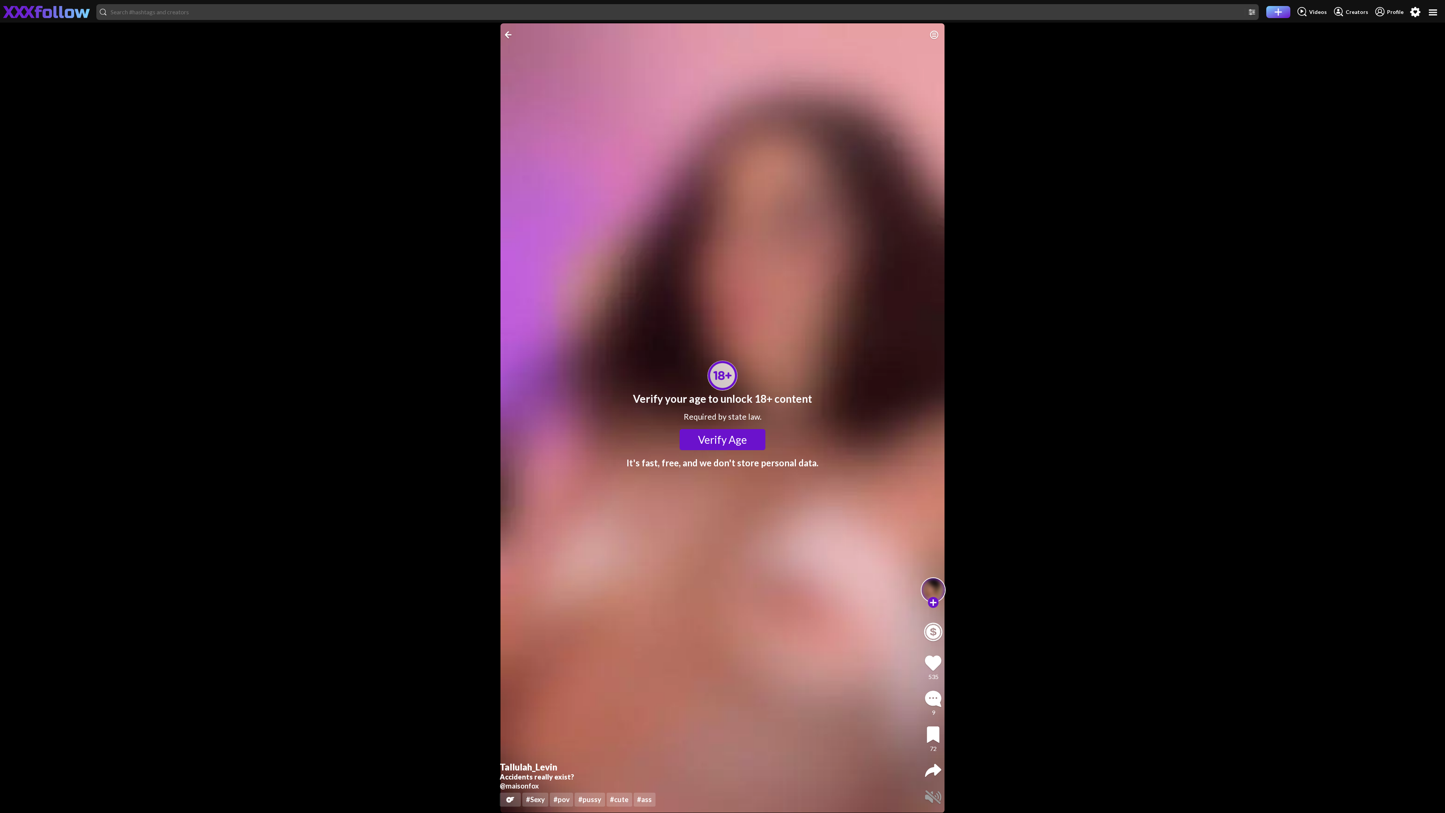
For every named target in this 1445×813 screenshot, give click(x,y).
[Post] (1278, 12)
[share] (933, 770)
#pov (562, 799)
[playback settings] (934, 35)
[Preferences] (1415, 12)
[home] (46, 12)
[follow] (933, 602)
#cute (619, 799)
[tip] (933, 631)
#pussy (589, 799)
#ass (644, 799)
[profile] (933, 590)
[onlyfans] (510, 800)
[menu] (1433, 12)
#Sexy (535, 799)
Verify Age (722, 439)
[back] (509, 35)
